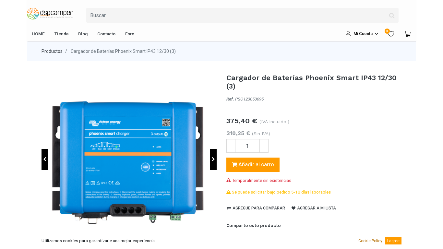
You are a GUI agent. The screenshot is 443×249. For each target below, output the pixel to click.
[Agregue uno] (264, 145)
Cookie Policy (370, 241)
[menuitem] (38, 34)
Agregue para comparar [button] (258, 208)
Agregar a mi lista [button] (316, 208)
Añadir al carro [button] (255, 164)
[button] (45, 159)
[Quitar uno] (231, 145)
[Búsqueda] (392, 15)
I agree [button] (393, 241)
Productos (52, 51)
